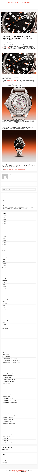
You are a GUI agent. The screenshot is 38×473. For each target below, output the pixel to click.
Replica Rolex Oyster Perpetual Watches (8, 425)
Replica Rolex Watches (6, 430)
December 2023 (5, 274)
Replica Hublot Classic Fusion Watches (8, 373)
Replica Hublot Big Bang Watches (7, 371)
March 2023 (4, 292)
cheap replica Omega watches (11, 80)
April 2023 (4, 290)
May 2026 (4, 221)
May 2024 (4, 265)
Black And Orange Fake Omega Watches (18, 169)
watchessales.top (5, 449)
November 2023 (5, 276)
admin (4, 42)
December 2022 (5, 297)
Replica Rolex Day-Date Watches (7, 419)
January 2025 (4, 250)
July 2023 (3, 284)
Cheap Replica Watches (6, 343)
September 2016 (5, 328)
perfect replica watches (6, 47)
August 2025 (4, 236)
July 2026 (3, 217)
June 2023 (4, 286)
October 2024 (4, 255)
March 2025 (4, 246)
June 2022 (4, 309)
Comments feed (5, 460)
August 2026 (4, 215)
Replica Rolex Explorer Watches (7, 421)
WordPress (17, 471)
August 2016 (4, 330)
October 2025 (4, 232)
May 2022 (4, 311)
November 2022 (5, 299)
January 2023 (4, 295)
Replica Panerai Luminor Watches (7, 392)
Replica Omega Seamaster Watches (8, 385)
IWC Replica (4, 352)
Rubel (25, 471)
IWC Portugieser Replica (6, 350)
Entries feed (4, 458)
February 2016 (4, 332)
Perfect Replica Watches (6, 354)
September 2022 (5, 303)
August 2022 (4, 305)
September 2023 (5, 280)
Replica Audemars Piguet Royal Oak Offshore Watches (11, 362)
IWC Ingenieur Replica (5, 345)
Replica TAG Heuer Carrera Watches (8, 434)
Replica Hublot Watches (6, 383)
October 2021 (4, 322)
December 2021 (5, 318)
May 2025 (4, 242)
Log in (3, 456)
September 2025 (5, 234)
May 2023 (4, 288)
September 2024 (5, 257)
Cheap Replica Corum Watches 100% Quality (19, 2)
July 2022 (3, 307)
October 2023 (4, 278)
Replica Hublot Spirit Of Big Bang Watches (9, 379)
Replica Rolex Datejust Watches (7, 417)
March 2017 (4, 326)
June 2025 (4, 240)
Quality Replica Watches (6, 356)
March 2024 (4, 269)
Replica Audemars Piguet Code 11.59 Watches (9, 358)
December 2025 (5, 229)
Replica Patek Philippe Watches (7, 411)
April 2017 (4, 324)
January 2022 (4, 316)
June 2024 (4, 263)
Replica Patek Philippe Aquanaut (7, 398)
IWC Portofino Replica (6, 348)
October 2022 (4, 301)
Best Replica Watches (7, 169)
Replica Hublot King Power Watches (8, 375)
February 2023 (4, 293)
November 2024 (5, 253)
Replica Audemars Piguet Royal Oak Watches (9, 364)
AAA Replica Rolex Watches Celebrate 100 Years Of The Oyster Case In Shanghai (15, 202)
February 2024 (4, 271)
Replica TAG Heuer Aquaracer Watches (8, 432)
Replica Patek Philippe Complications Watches (9, 402)
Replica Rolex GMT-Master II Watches (8, 423)
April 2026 (4, 223)
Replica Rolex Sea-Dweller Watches (8, 427)
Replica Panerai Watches (6, 396)
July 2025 (3, 238)
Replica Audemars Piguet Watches (7, 366)
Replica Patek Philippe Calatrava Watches (9, 400)
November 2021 (5, 320)
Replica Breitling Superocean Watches (8, 367)
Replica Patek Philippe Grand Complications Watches (10, 406)
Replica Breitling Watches (6, 369)
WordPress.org (4, 462)
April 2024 (4, 267)
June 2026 (4, 219)
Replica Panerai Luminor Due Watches (8, 390)
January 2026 (4, 227)
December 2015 (5, 335)
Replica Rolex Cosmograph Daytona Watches (9, 415)
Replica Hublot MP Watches (6, 377)
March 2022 (4, 314)
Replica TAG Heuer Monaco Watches (8, 436)
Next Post (33, 183)
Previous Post (5, 183)
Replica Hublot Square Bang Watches (8, 381)
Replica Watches (5, 440)
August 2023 (4, 282)
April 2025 (4, 244)
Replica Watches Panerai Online (7, 442)
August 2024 (4, 259)
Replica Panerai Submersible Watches (8, 394)
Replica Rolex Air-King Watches (7, 413)
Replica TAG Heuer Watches (6, 438)
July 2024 (3, 261)
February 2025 (4, 248)
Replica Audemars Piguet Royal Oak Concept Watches (11, 360)
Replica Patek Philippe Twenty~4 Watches (9, 409)
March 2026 (4, 225)
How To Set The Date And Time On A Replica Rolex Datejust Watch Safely (14, 197)
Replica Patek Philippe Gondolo (7, 404)
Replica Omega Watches (6, 388)
